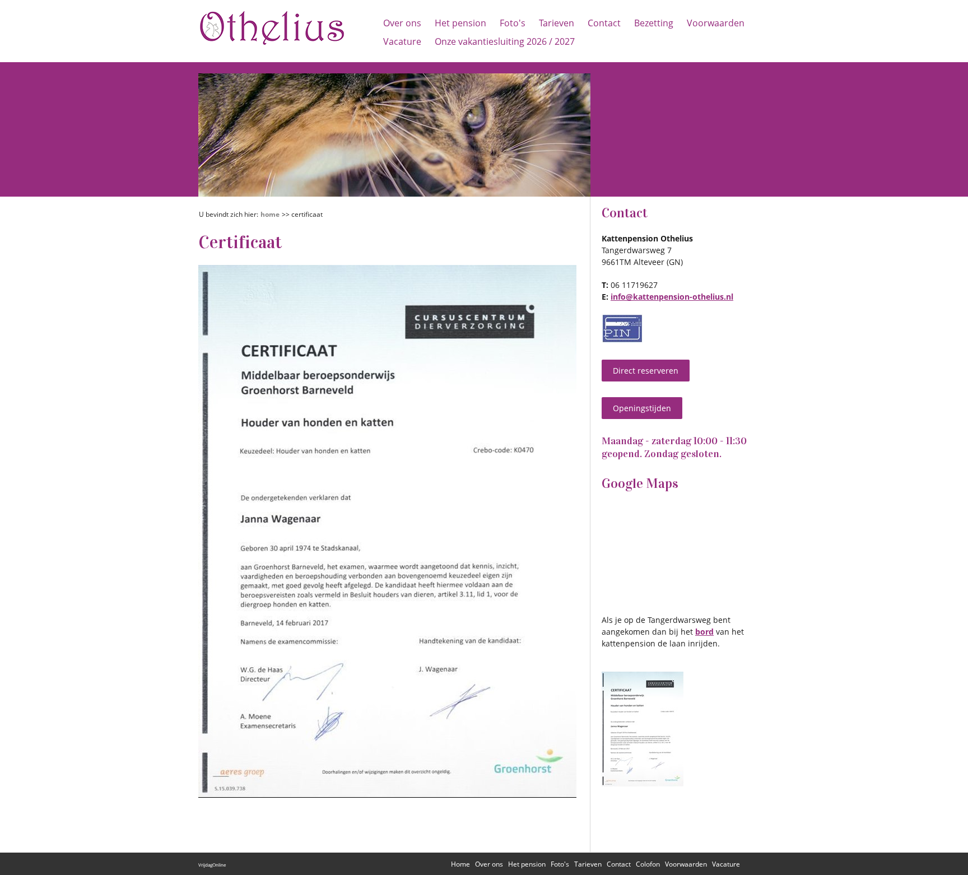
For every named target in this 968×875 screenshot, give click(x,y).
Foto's (512, 23)
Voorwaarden (715, 23)
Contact (604, 23)
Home (270, 214)
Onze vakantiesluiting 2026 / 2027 (505, 41)
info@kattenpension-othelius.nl (672, 296)
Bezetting (653, 23)
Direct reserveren (645, 370)
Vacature (402, 41)
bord (704, 631)
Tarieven (556, 23)
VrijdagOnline (212, 865)
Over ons (402, 23)
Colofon (648, 864)
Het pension (460, 23)
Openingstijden (642, 408)
